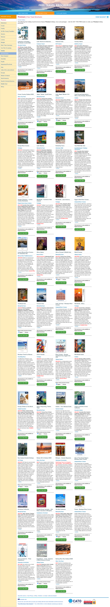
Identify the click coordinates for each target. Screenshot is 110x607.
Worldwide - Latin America (63, 199)
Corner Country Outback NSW (26, 94)
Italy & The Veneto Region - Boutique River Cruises (82, 458)
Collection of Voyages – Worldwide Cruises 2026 (24, 42)
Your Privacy (30, 595)
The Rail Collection (61, 509)
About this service (22, 595)
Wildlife (3, 50)
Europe (3, 72)
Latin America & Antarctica (44, 41)
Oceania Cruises (22, 45)
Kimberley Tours (60, 145)
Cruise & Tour (40, 303)
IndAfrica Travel (78, 44)
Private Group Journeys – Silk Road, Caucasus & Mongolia (45, 510)
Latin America (40, 145)
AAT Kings (20, 460)
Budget (3, 42)
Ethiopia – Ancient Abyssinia (63, 458)
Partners (40, 595)
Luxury (3, 39)
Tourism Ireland (59, 409)
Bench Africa (40, 254)
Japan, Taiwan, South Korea (44, 94)
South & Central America (7, 81)
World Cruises (78, 252)
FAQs (36, 595)
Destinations (23, 13)
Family (3, 28)
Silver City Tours (22, 96)
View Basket (101, 17)
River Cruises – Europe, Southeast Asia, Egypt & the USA (63, 356)
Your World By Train (80, 145)
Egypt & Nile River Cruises (82, 199)
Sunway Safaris (79, 41)
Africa (2, 86)
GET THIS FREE (23, 73)
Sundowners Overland (42, 513)
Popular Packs (61, 13)
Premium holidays (21, 19)
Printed (45, 121)
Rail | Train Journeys (6, 45)
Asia (2, 67)
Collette (76, 98)
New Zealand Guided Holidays (26, 458)
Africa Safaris (40, 252)
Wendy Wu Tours (41, 96)
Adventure (4, 23)
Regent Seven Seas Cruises (25, 203)
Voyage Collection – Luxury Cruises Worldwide (25, 200)
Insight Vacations (22, 409)
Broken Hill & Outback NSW (44, 458)
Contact (45, 595)
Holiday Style (42, 13)
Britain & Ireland (5, 75)
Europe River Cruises (23, 145)
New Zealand (4, 56)
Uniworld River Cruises (80, 202)
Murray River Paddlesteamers (25, 255)
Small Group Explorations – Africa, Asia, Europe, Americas (83, 95)
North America (5, 78)
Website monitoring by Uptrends (55, 604)
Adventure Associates (61, 460)
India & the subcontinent (7, 70)
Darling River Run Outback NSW (64, 558)
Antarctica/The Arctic (6, 64)
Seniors (3, 34)
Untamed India (59, 41)
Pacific (2, 61)
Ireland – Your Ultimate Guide (63, 406)
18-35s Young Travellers (7, 31)
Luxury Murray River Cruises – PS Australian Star (26, 253)
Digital (39, 121)
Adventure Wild (59, 148)
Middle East (4, 84)
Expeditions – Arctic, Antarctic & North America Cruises (45, 559)
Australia (3, 59)
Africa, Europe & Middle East (63, 252)
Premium (3, 20)
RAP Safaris (59, 44)
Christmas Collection (23, 509)
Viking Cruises (78, 254)
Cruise (2, 25)
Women (3, 37)
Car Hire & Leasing (6, 48)
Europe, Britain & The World (25, 406)
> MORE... (20, 66)
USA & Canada (40, 354)
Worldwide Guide (79, 354)
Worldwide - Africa (79, 303)
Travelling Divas (22, 356)
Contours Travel (41, 44)
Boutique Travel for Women (25, 354)
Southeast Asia (22, 303)
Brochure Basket (53, 595)
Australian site (23, 599)
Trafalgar (20, 148)
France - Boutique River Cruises (83, 509)
